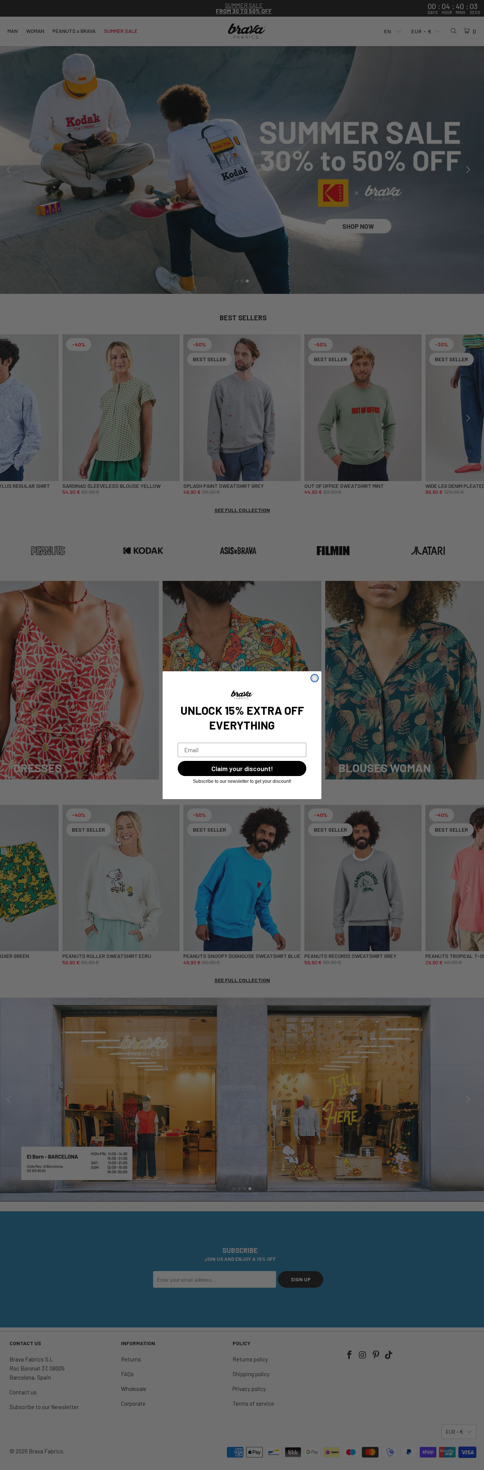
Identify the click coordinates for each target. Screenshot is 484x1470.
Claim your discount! (242, 768)
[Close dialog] (314, 678)
